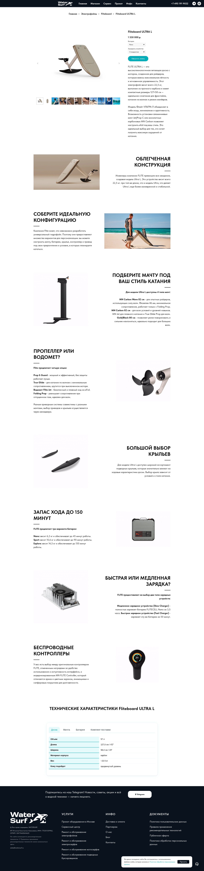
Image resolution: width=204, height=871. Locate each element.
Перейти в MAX (103, 41)
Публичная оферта (159, 835)
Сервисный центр (71, 826)
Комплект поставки (101, 730)
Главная (73, 13)
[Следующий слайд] (119, 63)
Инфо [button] (129, 3)
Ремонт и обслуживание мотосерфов (80, 849)
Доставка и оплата (115, 821)
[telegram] (194, 3)
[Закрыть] (124, 7)
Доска (54, 730)
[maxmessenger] (199, 3)
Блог (108, 837)
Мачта (66, 730)
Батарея (80, 730)
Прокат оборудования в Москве (78, 821)
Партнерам (111, 826)
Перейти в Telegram (103, 34)
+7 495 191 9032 (179, 3)
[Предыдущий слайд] (37, 63)
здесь (12, 844)
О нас (109, 832)
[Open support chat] (196, 863)
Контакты (141, 3)
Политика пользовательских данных (168, 821)
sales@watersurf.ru (17, 848)
